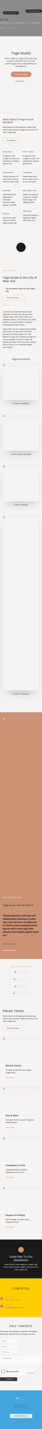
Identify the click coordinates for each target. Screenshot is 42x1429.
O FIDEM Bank (9, 9)
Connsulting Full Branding (27, 1421)
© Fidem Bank (21, 1418)
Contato (19, 11)
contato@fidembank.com (15, 1307)
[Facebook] (16, 1406)
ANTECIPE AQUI (21, 1416)
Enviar (9, 1379)
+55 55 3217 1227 (12, 1300)
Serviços (22, 9)
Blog (11, 28)
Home (3, 28)
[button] (21, 74)
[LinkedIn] (25, 1406)
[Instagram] (21, 1406)
